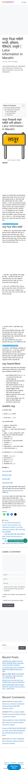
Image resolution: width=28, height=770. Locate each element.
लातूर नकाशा (22, 529)
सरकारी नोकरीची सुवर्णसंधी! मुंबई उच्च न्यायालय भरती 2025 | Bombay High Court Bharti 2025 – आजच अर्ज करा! (13, 686)
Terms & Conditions (18, 764)
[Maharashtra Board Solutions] (8, 2)
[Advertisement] (14, 20)
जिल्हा (17, 529)
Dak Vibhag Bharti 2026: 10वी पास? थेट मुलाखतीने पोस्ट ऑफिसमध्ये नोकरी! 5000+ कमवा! (13, 669)
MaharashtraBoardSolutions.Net (12, 490)
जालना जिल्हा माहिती (6, 471)
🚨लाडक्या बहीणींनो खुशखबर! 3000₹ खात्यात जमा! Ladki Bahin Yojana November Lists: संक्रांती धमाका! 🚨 (13, 676)
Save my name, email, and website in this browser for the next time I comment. (14, 588)
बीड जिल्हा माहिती (6, 479)
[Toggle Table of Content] (22, 105)
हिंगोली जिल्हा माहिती (6, 475)
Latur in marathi (12, 525)
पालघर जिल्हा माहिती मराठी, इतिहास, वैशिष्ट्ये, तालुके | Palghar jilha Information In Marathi (13, 536)
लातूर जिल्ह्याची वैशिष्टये (11, 113)
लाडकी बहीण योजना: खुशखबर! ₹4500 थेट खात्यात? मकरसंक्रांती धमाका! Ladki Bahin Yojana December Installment (13, 663)
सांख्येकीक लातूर (10, 115)
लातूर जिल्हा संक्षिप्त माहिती (11, 111)
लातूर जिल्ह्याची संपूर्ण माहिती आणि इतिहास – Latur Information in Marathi (12, 108)
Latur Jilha (19, 527)
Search (4, 645)
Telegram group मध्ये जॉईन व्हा (10, 224)
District (6, 520)
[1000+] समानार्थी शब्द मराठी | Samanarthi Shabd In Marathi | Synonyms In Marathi (14, 714)
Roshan (4, 728)
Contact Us (14, 762)
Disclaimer (21, 762)
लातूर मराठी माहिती (6, 532)
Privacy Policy (8, 764)
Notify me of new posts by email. (13, 600)
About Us (6, 762)
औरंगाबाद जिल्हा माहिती (7, 483)
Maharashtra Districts (8, 529)
